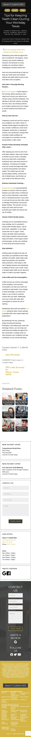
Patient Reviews (13, 729)
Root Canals (5, 719)
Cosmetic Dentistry (12, 30)
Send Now (15, 521)
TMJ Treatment (15, 719)
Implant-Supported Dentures (5, 712)
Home (3, 693)
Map (22, 10)
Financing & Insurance (14, 697)
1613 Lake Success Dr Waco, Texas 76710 (14, 371)
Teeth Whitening (23, 720)
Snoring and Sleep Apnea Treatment (14, 724)
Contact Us (23, 699)
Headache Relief (14, 715)
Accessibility (14, 699)
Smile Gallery (6, 729)
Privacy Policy (24, 697)
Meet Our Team (6, 697)
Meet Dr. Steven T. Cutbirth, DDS (15, 694)
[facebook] (11, 655)
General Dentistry (18, 32)
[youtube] (19, 655)
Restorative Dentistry (14, 717)
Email (15, 10)
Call (7, 10)
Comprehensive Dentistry (24, 693)
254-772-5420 (12, 355)
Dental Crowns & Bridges (15, 711)
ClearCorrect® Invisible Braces (15, 708)
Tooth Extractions (5, 723)
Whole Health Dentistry (24, 717)
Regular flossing (8, 188)
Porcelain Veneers (4, 717)
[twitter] (15, 655)
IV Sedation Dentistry (23, 715)
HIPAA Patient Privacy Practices (6, 701)
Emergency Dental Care (23, 711)
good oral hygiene (9, 91)
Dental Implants (24, 706)
